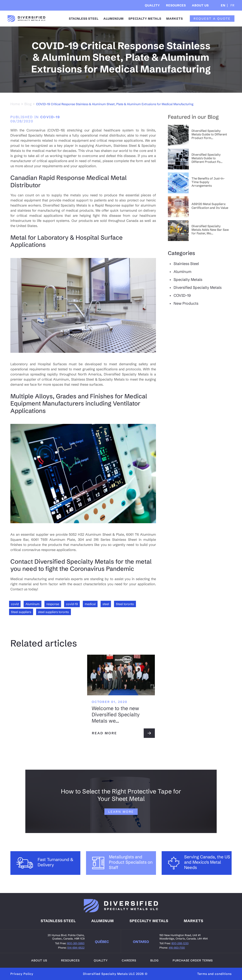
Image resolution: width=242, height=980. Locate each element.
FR (232, 5)
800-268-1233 (179, 943)
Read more (104, 733)
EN (223, 5)
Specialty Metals (144, 18)
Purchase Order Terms (193, 960)
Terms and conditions (214, 974)
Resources (176, 5)
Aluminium (113, 18)
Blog (28, 104)
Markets (174, 18)
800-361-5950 (76, 943)
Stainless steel (58, 921)
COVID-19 (50, 117)
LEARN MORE (121, 812)
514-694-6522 (76, 947)
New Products (186, 303)
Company (203, 17)
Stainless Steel (84, 18)
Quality (152, 5)
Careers (129, 960)
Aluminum (182, 271)
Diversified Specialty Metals (198, 287)
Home (15, 104)
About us (39, 960)
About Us (200, 5)
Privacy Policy (21, 974)
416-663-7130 (177, 947)
